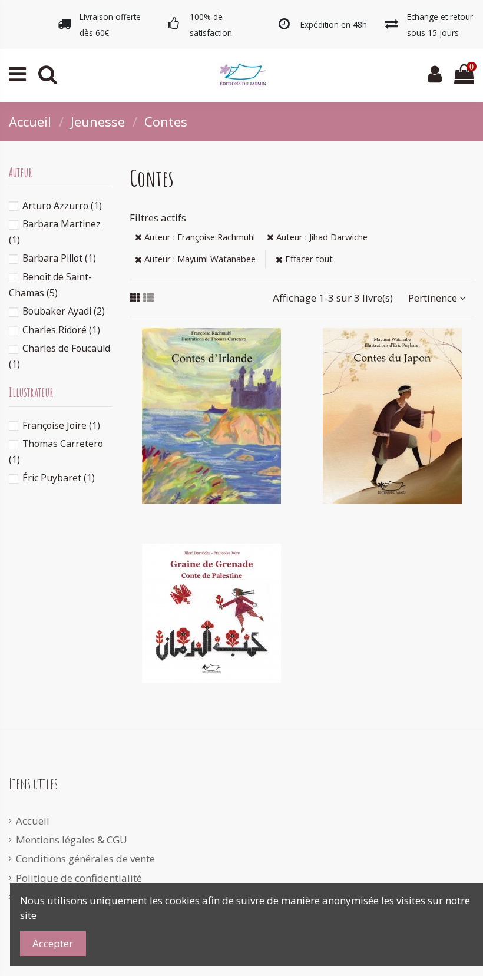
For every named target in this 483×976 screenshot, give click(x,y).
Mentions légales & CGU (71, 839)
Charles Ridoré (61, 329)
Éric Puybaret (58, 477)
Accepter (52, 943)
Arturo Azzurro (62, 205)
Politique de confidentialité (79, 878)
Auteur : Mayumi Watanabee (199, 258)
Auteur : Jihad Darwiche (321, 237)
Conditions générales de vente (85, 858)
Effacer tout (308, 258)
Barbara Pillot (59, 258)
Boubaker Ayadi (63, 311)
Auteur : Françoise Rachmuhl (198, 237)
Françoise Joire (61, 425)
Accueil (32, 821)
